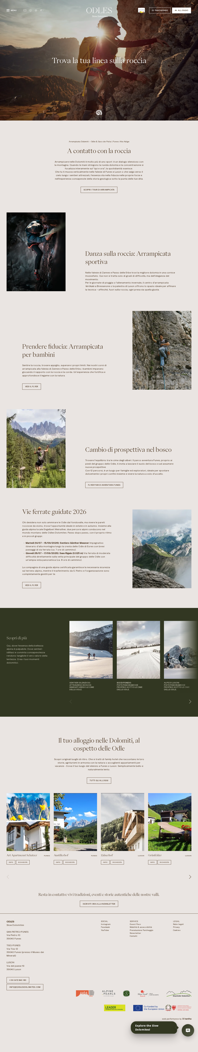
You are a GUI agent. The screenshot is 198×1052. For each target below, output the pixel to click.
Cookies (177, 930)
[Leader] (114, 1008)
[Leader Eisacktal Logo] (178, 993)
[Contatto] (25, 10)
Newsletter (135, 933)
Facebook (105, 927)
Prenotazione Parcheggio (141, 930)
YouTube (105, 930)
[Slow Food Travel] (148, 993)
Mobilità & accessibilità (141, 927)
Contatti (133, 936)
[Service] (30, 10)
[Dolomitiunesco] (85, 993)
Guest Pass (135, 924)
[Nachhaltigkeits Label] (126, 993)
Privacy (176, 927)
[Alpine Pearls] (108, 993)
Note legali (178, 924)
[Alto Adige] (141, 10)
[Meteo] (36, 10)
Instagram (106, 924)
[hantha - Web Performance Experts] (186, 1019)
